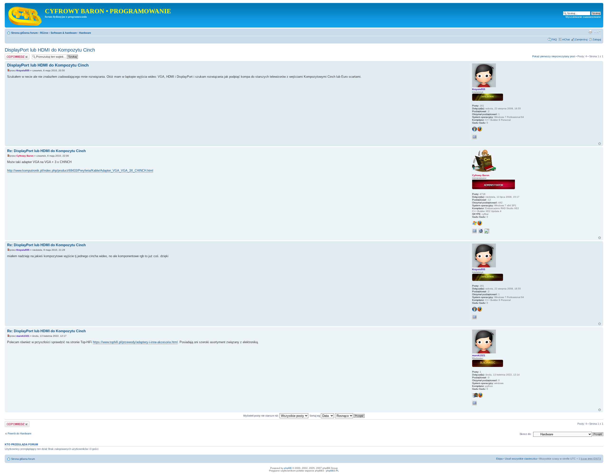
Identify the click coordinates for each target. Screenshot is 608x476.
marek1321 (22, 336)
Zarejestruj (581, 39)
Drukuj (590, 32)
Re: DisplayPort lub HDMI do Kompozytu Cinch (46, 151)
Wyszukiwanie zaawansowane (583, 16)
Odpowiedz (11, 55)
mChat (566, 39)
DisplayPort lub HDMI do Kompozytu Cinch (50, 50)
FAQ (554, 39)
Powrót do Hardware (19, 433)
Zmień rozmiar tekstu (597, 32)
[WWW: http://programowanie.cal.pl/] (480, 231)
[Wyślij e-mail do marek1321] (474, 403)
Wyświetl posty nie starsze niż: (261, 415)
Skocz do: (525, 434)
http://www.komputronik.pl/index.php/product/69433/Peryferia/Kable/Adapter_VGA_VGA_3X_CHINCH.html (80, 170)
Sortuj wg (315, 415)
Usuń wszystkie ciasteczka (521, 458)
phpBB (288, 468)
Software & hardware (64, 32)
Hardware (85, 32)
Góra (599, 143)
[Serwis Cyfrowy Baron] (25, 15)
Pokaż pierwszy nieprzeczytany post (553, 56)
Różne (44, 32)
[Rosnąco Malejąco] (350, 415)
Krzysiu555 (22, 70)
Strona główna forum (24, 32)
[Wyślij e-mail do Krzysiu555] (474, 137)
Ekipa (499, 458)
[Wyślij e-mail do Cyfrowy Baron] (474, 231)
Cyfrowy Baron (24, 155)
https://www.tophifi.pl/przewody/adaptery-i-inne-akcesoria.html (135, 342)
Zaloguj (597, 39)
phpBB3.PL (332, 470)
